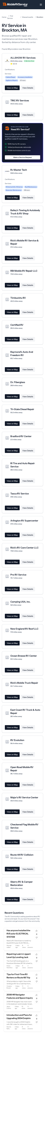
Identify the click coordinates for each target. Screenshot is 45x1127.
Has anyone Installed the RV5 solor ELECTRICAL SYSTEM (18, 933)
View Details (27, 88)
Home (4, 17)
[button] (22, 142)
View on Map (12, 88)
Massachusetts (27, 17)
